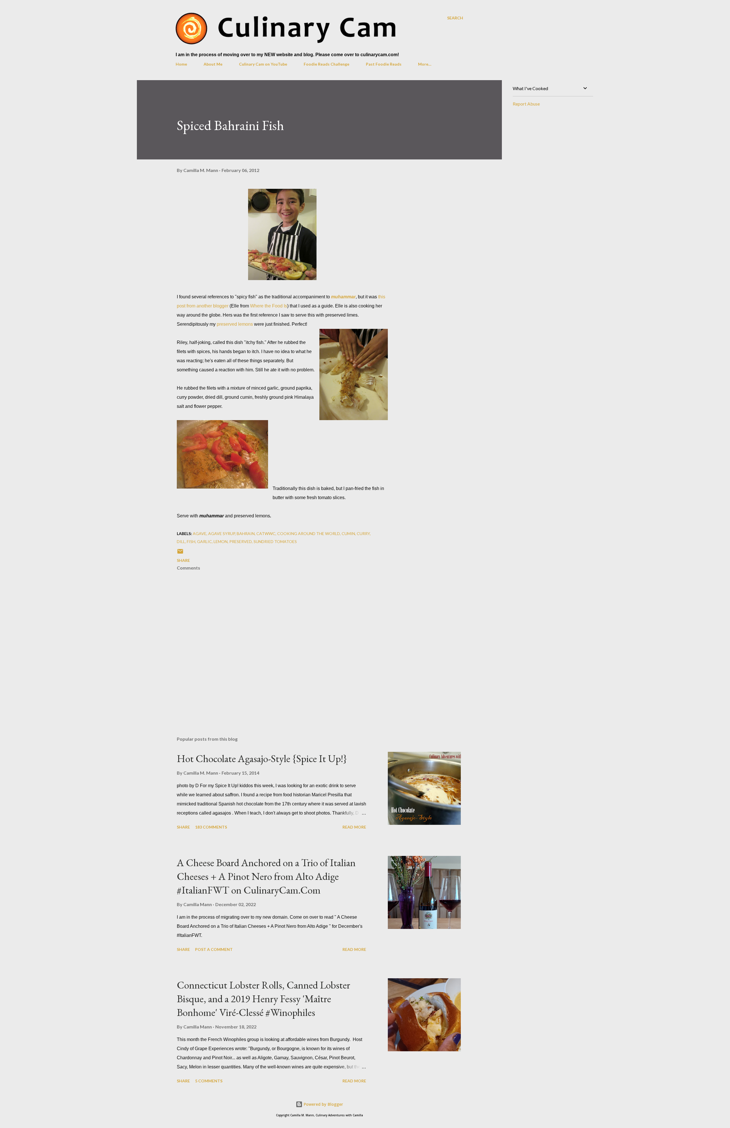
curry (363, 533)
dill (181, 541)
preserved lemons (235, 324)
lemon (221, 541)
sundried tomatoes (275, 541)
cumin (348, 533)
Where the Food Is (268, 305)
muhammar (343, 296)
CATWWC (265, 533)
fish (191, 541)
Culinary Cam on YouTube (263, 64)
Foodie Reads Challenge (326, 64)
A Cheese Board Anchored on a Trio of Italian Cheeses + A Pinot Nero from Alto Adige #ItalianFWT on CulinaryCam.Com (266, 876)
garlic (204, 541)
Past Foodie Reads (384, 64)
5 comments (208, 1080)
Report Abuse (526, 103)
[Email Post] (180, 553)
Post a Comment (214, 949)
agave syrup (221, 533)
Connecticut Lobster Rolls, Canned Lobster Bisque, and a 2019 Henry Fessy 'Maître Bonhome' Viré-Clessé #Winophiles (263, 998)
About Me (213, 64)
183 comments (211, 827)
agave (199, 533)
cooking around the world (308, 533)
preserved (240, 541)
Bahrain (246, 533)
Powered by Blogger (323, 1104)
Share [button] (183, 560)
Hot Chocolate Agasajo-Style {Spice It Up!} (262, 758)
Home (181, 64)
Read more (354, 827)
